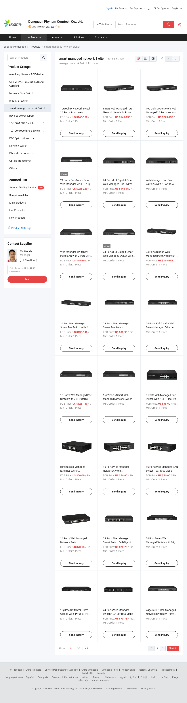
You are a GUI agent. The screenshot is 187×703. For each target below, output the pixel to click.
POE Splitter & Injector (21, 138)
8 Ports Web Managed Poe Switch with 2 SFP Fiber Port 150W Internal (162, 398)
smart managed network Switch (27, 108)
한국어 (133, 677)
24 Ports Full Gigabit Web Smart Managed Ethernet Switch (160, 327)
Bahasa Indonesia (100, 680)
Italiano (85, 677)
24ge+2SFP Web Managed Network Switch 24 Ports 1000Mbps (161, 613)
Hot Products (15, 669)
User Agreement (114, 688)
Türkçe (175, 677)
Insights (101, 673)
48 (86, 648)
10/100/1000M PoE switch (24, 130)
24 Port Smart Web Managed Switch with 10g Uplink (160, 542)
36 (78, 648)
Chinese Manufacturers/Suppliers (61, 669)
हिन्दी (153, 677)
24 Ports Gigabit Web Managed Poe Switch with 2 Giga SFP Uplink (161, 255)
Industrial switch (18, 100)
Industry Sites (128, 669)
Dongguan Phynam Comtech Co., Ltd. (55, 21)
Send (27, 279)
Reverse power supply (21, 115)
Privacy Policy (148, 688)
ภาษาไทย (163, 677)
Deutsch (97, 677)
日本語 (143, 677)
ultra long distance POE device (26, 74)
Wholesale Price (110, 669)
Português (43, 677)
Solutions (78, 37)
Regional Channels (148, 669)
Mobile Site (87, 673)
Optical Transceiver (20, 160)
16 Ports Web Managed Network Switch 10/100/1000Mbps (116, 470)
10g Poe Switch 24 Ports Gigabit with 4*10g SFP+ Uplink (74, 613)
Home (12, 37)
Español (30, 677)
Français (56, 677)
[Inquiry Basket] (149, 8)
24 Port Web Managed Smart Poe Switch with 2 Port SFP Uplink (74, 327)
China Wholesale (89, 669)
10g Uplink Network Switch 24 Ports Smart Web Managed (75, 112)
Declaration (131, 688)
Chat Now (30, 260)
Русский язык (71, 677)
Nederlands (110, 677)
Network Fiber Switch (21, 93)
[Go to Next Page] (175, 58)
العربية (123, 677)
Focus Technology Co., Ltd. (69, 688)
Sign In (109, 8)
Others (13, 168)
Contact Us (101, 37)
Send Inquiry (76, 133)
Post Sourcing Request (179, 24)
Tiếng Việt (83, 680)
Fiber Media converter (21, 153)
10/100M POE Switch (21, 123)
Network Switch (18, 145)
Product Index (168, 669)
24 (70, 648)
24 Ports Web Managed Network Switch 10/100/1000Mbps (73, 542)
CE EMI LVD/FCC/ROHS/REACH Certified (27, 83)
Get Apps (161, 8)
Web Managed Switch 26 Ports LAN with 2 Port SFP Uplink (75, 255)
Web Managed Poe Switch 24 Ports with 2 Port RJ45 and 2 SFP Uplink (160, 183)
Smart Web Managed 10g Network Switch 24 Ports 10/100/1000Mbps (117, 112)
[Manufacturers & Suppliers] (27, 7)
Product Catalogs (21, 228)
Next (171, 648)
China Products (33, 669)
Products (36, 37)
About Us (57, 37)
